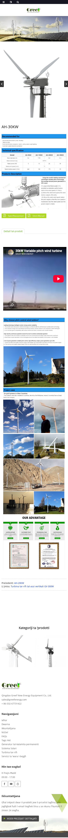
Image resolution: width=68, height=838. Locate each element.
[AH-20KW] (50, 651)
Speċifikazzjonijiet (16, 215)
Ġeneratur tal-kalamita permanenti (20, 744)
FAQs (4, 736)
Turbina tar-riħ (9, 752)
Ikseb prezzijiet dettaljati (22, 818)
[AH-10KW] (18, 651)
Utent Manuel (39, 215)
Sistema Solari (9, 748)
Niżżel (5, 732)
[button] (66, 84)
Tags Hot (6, 740)
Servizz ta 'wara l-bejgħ (14, 756)
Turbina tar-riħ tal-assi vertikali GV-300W (32, 586)
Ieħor (4, 720)
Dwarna (6, 724)
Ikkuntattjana (8, 728)
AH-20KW (19, 583)
